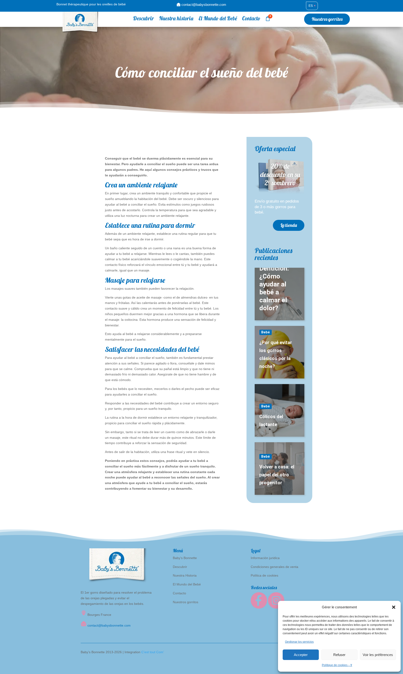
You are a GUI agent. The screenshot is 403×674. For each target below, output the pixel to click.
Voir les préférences (378, 655)
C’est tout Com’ (152, 652)
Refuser (339, 655)
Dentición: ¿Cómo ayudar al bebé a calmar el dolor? (274, 288)
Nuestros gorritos (327, 19)
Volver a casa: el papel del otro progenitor (276, 474)
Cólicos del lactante (271, 420)
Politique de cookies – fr (337, 665)
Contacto (251, 19)
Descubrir (143, 19)
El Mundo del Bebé (217, 19)
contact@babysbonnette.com (203, 5)
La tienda (288, 225)
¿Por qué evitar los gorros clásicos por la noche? (275, 354)
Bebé (265, 332)
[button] (393, 607)
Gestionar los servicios (299, 641)
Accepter (301, 655)
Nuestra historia (176, 19)
